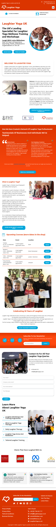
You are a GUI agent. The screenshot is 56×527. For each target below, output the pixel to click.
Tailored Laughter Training (14, 440)
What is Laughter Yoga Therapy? (13, 423)
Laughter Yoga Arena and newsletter (14, 434)
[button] (53, 7)
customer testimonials (19, 164)
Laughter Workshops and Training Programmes (14, 417)
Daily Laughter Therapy (13, 429)
